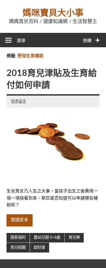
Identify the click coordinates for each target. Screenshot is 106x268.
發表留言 (18, 101)
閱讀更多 (19, 220)
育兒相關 (18, 247)
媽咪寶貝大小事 (53, 13)
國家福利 (18, 237)
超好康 (39, 247)
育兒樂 (74, 237)
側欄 (87, 41)
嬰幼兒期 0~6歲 (47, 237)
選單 (21, 41)
